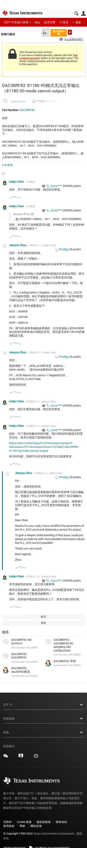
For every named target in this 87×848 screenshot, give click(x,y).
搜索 (76, 13)
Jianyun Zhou (18, 101)
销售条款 (61, 822)
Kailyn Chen (16, 181)
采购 (6, 732)
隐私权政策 (44, 822)
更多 (78, 22)
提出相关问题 (59, 32)
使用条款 (9, 826)
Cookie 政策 (24, 822)
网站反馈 (36, 826)
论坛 (37, 22)
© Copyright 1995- (18, 833)
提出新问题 (70, 32)
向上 (11, 198)
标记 (43, 616)
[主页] (22, 13)
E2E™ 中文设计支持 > (17, 22)
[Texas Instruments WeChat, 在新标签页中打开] (5, 757)
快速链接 (9, 718)
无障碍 (7, 822)
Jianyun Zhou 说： (24, 214)
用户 (83, 13)
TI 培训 (63, 22)
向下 (19, 198)
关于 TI (7, 704)
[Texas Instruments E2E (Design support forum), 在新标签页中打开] (20, 757)
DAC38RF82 (27, 110)
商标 (22, 826)
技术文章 (49, 22)
